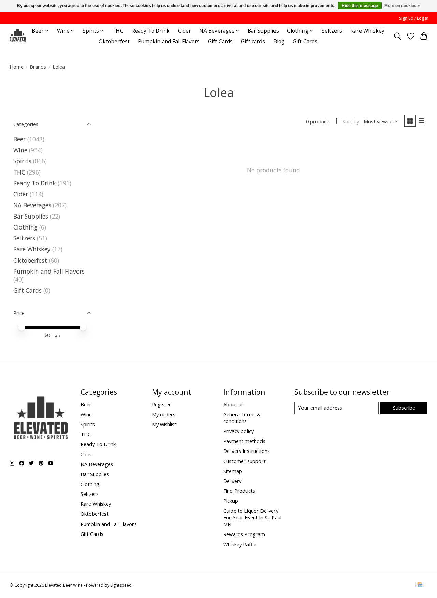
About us (233, 404)
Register (161, 404)
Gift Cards (220, 41)
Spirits (22, 161)
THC (117, 30)
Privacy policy (238, 431)
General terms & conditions (242, 418)
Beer (19, 139)
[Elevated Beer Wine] (17, 36)
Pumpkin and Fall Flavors (169, 41)
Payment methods (244, 440)
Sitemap (232, 471)
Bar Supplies (263, 30)
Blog (278, 41)
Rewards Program (244, 534)
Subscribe (404, 407)
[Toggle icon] (397, 36)
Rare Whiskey (367, 30)
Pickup (230, 500)
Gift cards (253, 41)
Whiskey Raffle (239, 544)
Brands (38, 66)
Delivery (232, 480)
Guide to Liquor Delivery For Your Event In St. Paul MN (252, 517)
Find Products (239, 490)
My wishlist (164, 424)
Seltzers (332, 30)
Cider (184, 30)
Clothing (25, 227)
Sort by (350, 121)
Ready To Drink (150, 30)
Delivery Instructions (246, 450)
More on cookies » (402, 5)
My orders (163, 414)
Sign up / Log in (413, 18)
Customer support (244, 461)
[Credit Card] (419, 585)
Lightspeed (121, 585)
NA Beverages (32, 205)
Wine (20, 150)
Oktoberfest (114, 41)
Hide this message (360, 5)
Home (17, 66)
